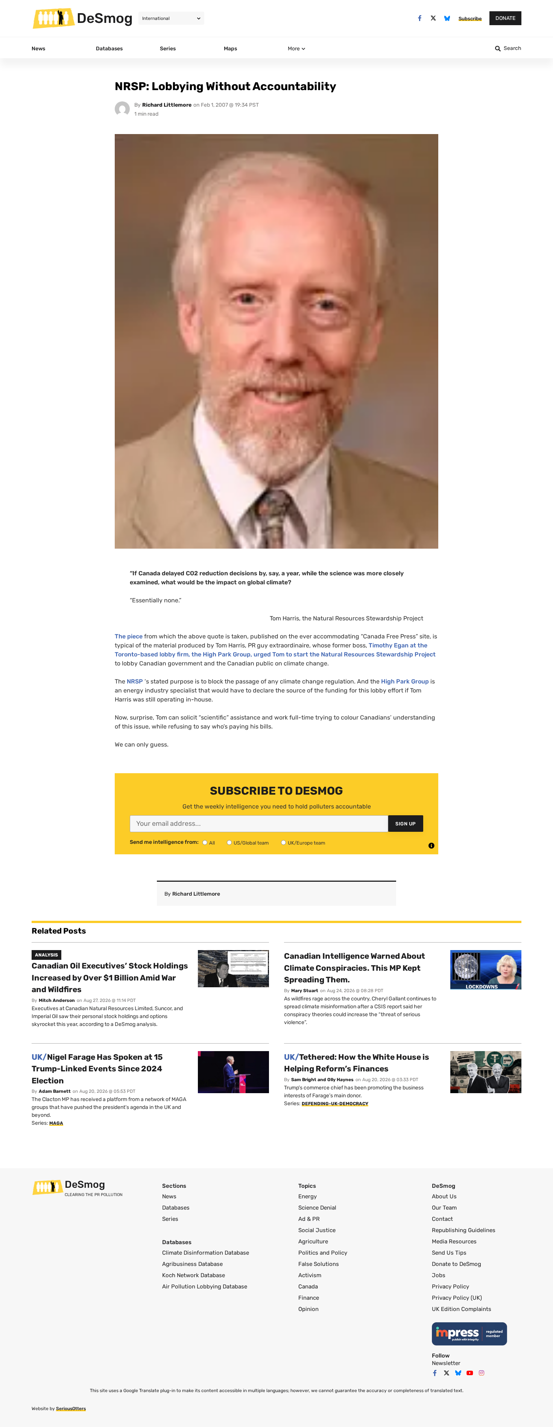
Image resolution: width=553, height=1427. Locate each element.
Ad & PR (309, 1219)
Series (170, 1219)
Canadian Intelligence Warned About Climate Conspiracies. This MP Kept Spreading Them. (354, 967)
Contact (442, 1219)
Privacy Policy (450, 1286)
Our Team (444, 1207)
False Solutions (318, 1264)
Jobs (438, 1275)
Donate (505, 18)
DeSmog (105, 18)
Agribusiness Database (192, 1264)
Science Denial (317, 1207)
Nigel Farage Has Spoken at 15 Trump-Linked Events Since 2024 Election (97, 1068)
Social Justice (317, 1230)
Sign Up (405, 824)
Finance (308, 1297)
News (169, 1196)
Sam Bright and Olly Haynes (322, 1079)
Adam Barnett (55, 1091)
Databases (176, 1207)
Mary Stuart (304, 990)
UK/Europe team (306, 842)
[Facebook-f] (419, 18)
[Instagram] (482, 1373)
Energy (307, 1196)
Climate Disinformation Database (205, 1252)
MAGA (56, 1123)
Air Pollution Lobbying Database (204, 1286)
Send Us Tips (449, 1252)
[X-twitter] (433, 18)
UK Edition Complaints (461, 1309)
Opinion (308, 1309)
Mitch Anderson (57, 1000)
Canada (308, 1286)
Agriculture (313, 1241)
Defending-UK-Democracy (335, 1103)
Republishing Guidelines (463, 1230)
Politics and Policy (322, 1252)
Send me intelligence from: (164, 842)
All (212, 842)
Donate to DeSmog (456, 1264)
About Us (444, 1196)
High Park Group (405, 681)
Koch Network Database (193, 1275)
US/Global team (251, 842)
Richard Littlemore (166, 105)
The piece (129, 636)
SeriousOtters (71, 1408)
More (294, 48)
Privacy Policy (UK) (457, 1297)
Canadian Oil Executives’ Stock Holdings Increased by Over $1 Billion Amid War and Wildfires (110, 977)
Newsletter (446, 1363)
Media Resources (454, 1241)
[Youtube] (470, 1373)
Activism (309, 1275)
